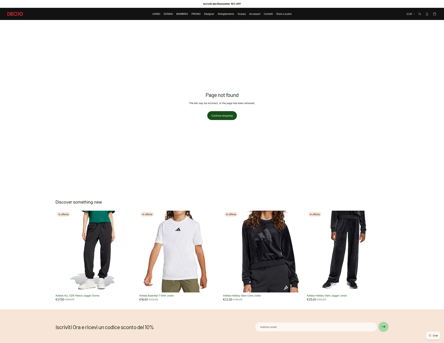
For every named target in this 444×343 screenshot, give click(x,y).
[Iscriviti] (383, 327)
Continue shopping (222, 115)
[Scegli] (132, 287)
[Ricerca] (420, 14)
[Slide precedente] (61, 251)
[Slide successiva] (132, 251)
